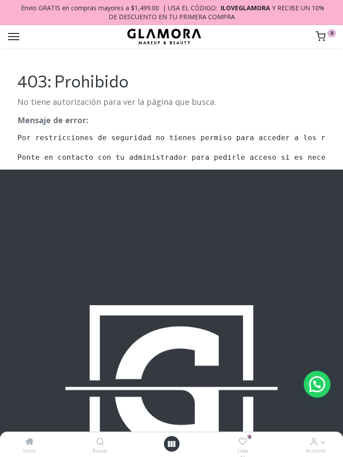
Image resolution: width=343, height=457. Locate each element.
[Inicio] (29, 441)
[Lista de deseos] (242, 441)
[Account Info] (314, 441)
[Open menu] (171, 443)
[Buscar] (100, 441)
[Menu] (13, 36)
